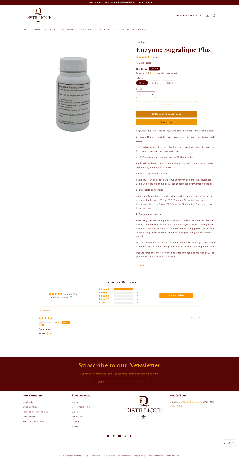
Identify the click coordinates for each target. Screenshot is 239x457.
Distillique (69, 455)
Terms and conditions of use (36, 412)
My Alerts (76, 426)
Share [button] (142, 265)
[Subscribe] (141, 382)
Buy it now (166, 122)
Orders (75, 412)
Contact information (155, 455)
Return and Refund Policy (35, 421)
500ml (143, 83)
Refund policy (96, 455)
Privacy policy (109, 455)
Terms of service (124, 455)
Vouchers (76, 421)
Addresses (77, 417)
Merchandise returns (81, 407)
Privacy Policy (29, 417)
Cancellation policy (173, 455)
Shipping (153, 73)
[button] (51, 30)
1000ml (170, 83)
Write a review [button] (176, 295)
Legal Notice (29, 402)
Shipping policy (139, 455)
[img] (45, 318)
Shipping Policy (30, 407)
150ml (156, 83)
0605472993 (176, 406)
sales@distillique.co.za (189, 402)
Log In (75, 402)
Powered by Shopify (80, 455)
